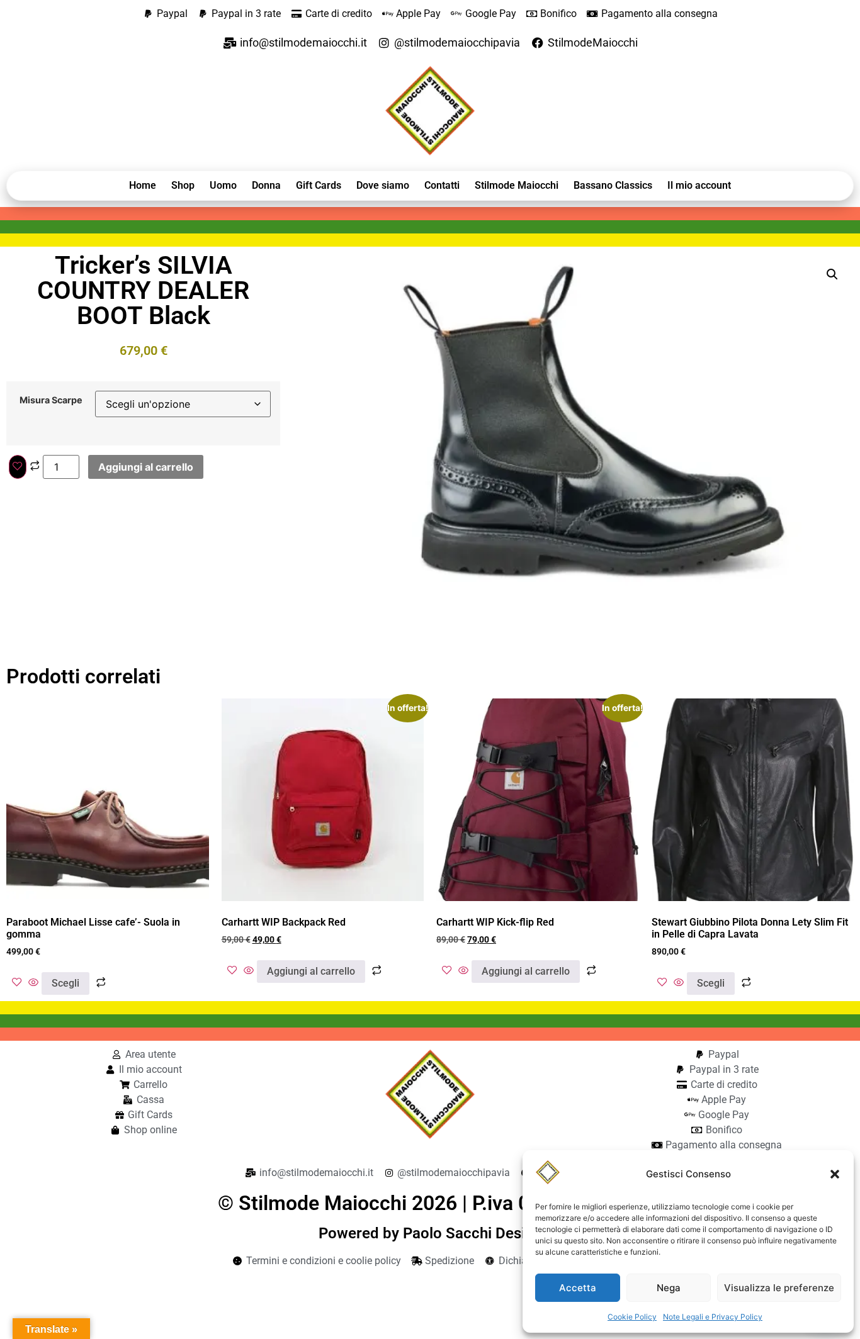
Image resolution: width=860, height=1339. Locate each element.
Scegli (65, 983)
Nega (669, 1288)
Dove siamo (382, 185)
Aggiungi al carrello (145, 467)
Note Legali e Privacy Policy (712, 1316)
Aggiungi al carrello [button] (311, 971)
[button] (835, 1174)
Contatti (442, 185)
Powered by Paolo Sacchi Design (430, 1233)
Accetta (577, 1288)
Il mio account (699, 185)
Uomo (223, 185)
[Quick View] (33, 983)
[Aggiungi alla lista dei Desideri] (17, 467)
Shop (183, 185)
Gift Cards (318, 185)
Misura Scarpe (51, 400)
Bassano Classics (613, 185)
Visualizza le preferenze (779, 1288)
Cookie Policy (632, 1316)
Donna (266, 185)
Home (142, 185)
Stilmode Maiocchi (516, 185)
